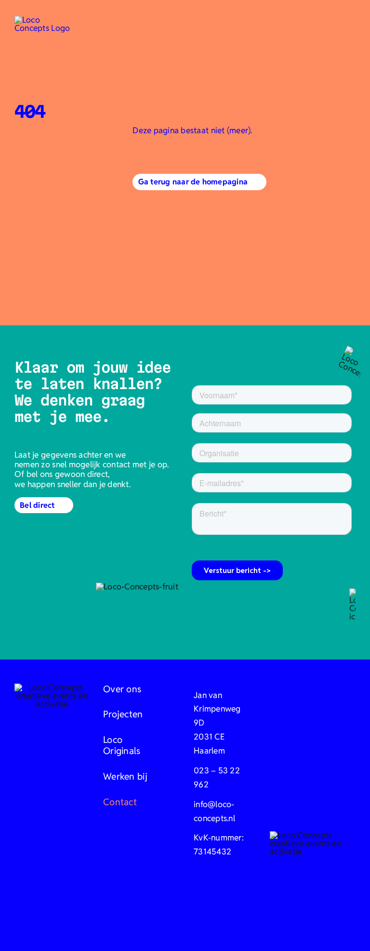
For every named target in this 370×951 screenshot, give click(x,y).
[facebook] (166, 911)
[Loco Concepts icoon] (43, 19)
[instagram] (184, 911)
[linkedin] (204, 911)
